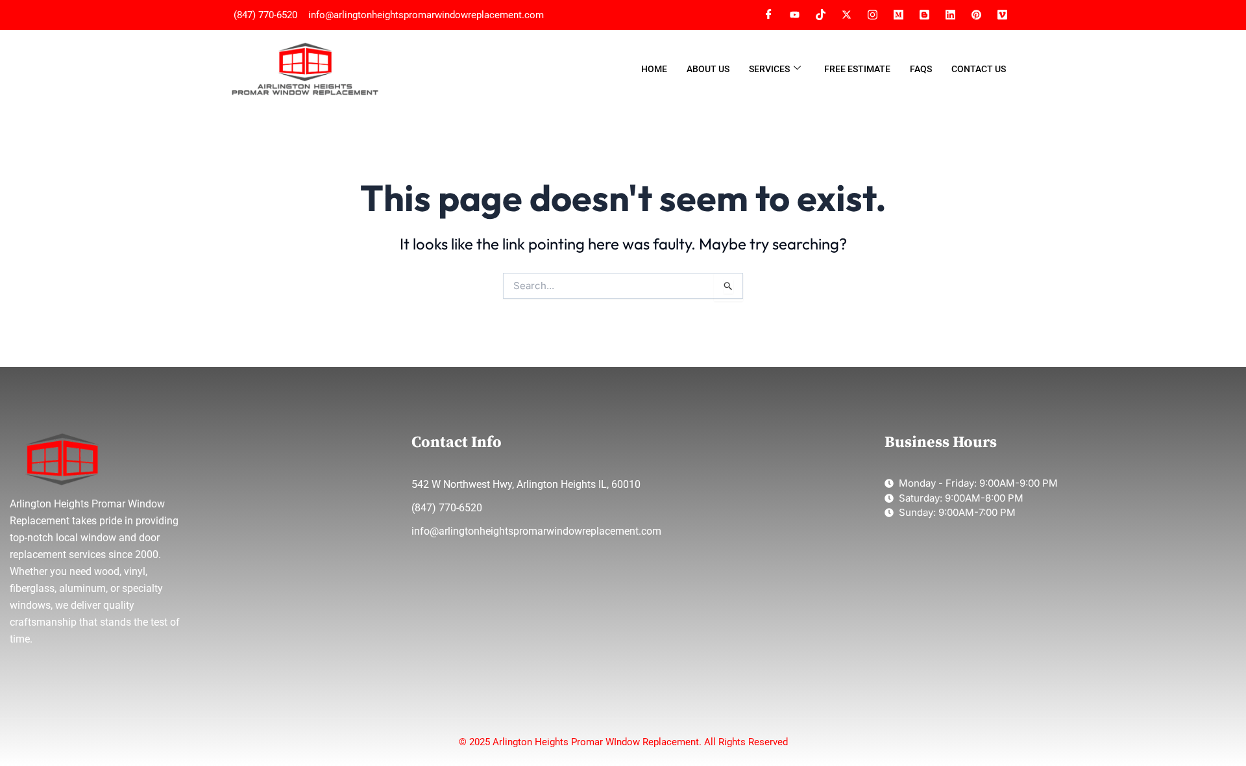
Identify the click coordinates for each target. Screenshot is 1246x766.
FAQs (921, 69)
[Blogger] (924, 15)
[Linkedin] (950, 15)
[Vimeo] (976, 15)
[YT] (794, 15)
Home (654, 69)
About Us (708, 69)
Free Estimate (857, 69)
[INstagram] (872, 15)
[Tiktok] (820, 15)
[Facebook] (768, 15)
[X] (846, 15)
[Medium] (898, 15)
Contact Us (978, 69)
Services (769, 69)
